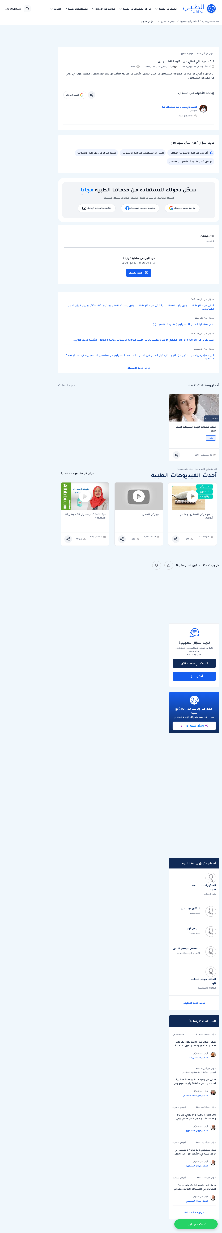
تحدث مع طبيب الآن (194, 663)
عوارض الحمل (150, 514)
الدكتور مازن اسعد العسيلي (195, 1095)
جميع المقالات (66, 385)
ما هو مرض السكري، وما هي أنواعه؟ (196, 516)
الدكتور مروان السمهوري (197, 1130)
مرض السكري (168, 21)
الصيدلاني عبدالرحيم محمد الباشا (179, 107)
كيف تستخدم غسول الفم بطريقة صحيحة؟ (85, 516)
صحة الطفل (178, 1034)
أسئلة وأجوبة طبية (189, 21)
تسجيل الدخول (13, 9)
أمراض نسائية (179, 1107)
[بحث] (27, 8)
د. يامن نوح (193, 928)
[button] (166, 8)
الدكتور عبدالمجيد (189, 908)
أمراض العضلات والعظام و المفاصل (199, 1072)
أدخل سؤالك (194, 676)
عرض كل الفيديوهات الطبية (77, 473)
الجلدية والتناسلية (207, 987)
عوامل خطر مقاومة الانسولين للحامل (190, 161)
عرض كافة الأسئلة (138, 368)
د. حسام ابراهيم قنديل (186, 948)
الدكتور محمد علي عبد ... (197, 1057)
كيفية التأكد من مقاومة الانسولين (96, 153)
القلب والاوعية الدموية (188, 953)
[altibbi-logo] (200, 9)
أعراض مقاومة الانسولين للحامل (188, 153)
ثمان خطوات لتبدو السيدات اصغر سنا (195, 429)
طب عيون (195, 913)
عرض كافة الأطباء (194, 1003)
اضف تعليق (136, 273)
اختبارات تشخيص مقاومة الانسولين (142, 153)
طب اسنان (210, 894)
